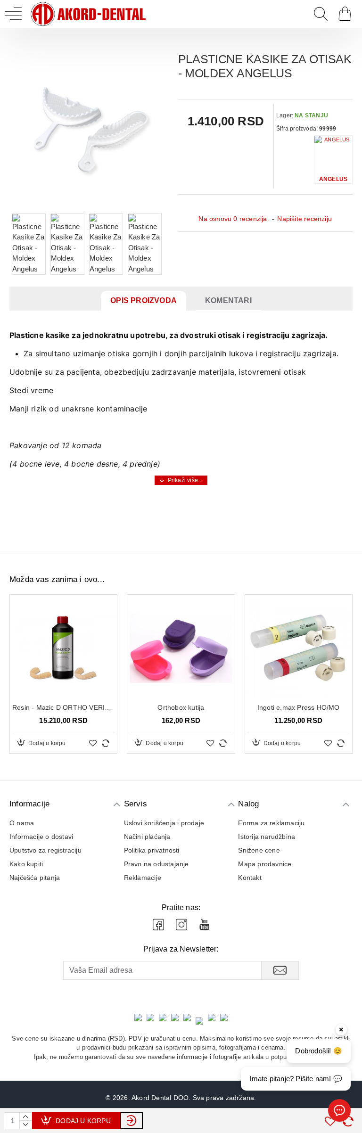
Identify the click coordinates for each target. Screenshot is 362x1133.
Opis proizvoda (143, 300)
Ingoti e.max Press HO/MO (298, 707)
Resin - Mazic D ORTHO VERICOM (63, 707)
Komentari (228, 300)
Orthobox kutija (180, 707)
